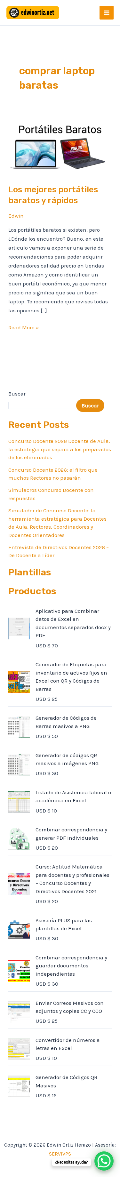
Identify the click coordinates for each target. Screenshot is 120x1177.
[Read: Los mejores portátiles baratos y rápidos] (60, 146)
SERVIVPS (60, 1154)
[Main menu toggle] (107, 13)
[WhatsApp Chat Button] (104, 1161)
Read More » (23, 327)
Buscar (17, 393)
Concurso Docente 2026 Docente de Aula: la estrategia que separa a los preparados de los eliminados (59, 449)
